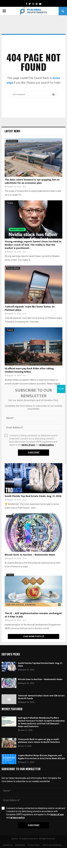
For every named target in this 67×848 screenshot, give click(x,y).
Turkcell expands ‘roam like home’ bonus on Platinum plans (30, 308)
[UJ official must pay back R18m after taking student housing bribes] (33, 346)
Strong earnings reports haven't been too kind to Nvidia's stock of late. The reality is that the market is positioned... (33, 245)
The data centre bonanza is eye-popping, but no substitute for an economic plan (32, 181)
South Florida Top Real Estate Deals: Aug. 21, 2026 (33, 496)
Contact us (7, 845)
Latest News (12, 131)
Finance (10, 203)
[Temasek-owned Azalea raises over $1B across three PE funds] (9, 699)
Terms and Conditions (52, 845)
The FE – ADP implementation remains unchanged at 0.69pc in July (33, 615)
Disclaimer (20, 845)
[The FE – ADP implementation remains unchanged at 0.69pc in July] (33, 591)
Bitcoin (9, 516)
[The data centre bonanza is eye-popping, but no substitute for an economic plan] (33, 157)
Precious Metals (13, 268)
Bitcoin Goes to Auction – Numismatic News (30, 555)
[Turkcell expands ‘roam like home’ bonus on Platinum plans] (33, 284)
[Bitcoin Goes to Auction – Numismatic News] (33, 532)
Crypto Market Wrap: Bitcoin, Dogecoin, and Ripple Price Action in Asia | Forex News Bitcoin (41, 757)
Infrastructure (12, 141)
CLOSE (61, 389)
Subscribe (33, 825)
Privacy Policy (34, 845)
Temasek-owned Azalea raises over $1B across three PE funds (41, 697)
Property (10, 330)
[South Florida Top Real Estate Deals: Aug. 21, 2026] (33, 474)
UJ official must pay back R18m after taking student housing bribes (29, 370)
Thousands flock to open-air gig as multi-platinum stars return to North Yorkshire (39, 740)
